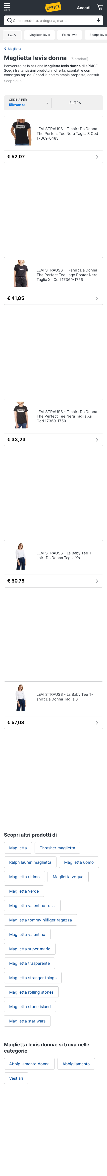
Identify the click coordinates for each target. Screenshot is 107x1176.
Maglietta (14, 49)
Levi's (12, 35)
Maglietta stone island (30, 1006)
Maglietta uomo (79, 862)
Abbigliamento (76, 1063)
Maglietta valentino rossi (32, 905)
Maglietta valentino (27, 934)
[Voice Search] (99, 21)
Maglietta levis (39, 35)
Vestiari (16, 1078)
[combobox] (53, 20)
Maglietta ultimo (24, 876)
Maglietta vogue (68, 876)
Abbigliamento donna (29, 1063)
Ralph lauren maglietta (30, 862)
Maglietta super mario (30, 948)
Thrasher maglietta (57, 847)
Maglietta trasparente (29, 963)
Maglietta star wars (27, 1020)
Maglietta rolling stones (31, 992)
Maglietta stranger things (32, 977)
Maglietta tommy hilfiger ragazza (40, 919)
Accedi (83, 7)
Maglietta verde (24, 891)
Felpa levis (69, 35)
